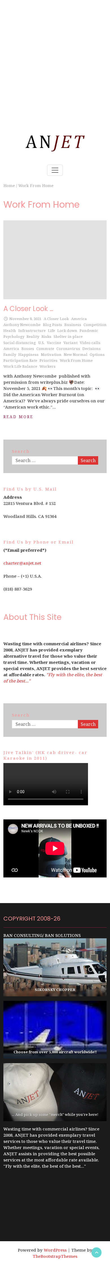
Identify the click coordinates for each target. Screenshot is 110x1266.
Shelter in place (68, 336)
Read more (18, 416)
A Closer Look (56, 318)
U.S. (41, 342)
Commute (45, 348)
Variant (70, 342)
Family (9, 354)
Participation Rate (20, 360)
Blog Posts (52, 324)
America (79, 318)
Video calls (90, 342)
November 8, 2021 (25, 318)
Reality (33, 336)
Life (51, 330)
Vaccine (54, 342)
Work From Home (76, 360)
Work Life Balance (20, 366)
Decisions (91, 348)
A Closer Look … (28, 308)
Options (97, 354)
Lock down (67, 330)
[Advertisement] (55, 55)
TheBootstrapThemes (55, 1256)
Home (9, 185)
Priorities (48, 360)
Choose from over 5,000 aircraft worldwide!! (55, 1051)
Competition (95, 324)
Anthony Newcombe (22, 324)
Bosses (27, 348)
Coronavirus (68, 348)
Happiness (28, 354)
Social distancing (19, 342)
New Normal (75, 354)
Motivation (51, 354)
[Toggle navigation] (55, 170)
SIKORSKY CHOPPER (55, 989)
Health (9, 330)
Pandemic (89, 330)
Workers (47, 366)
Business (72, 324)
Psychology (13, 336)
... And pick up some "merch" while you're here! (55, 1114)
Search (88, 460)
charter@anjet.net (22, 563)
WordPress (55, 1250)
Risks (46, 336)
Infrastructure (32, 330)
